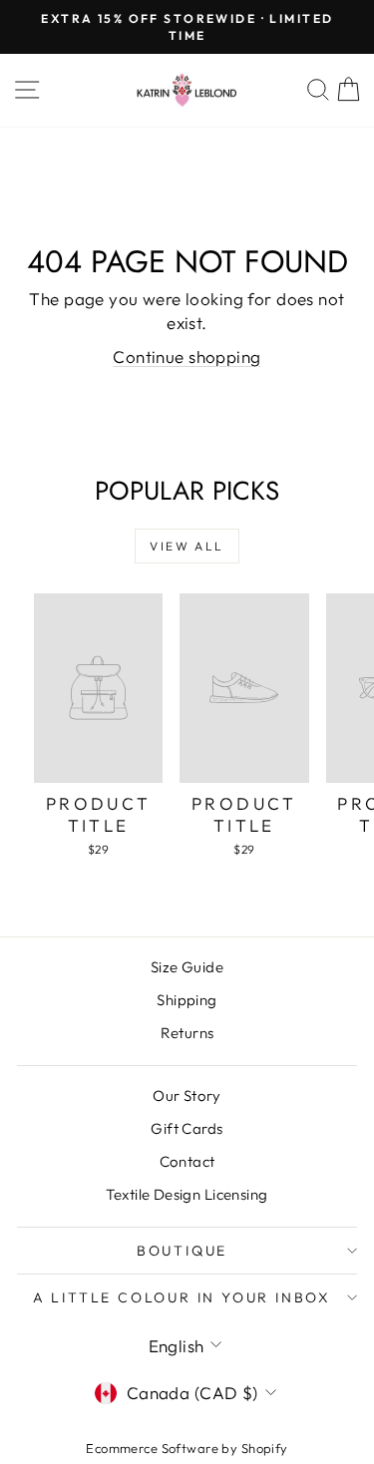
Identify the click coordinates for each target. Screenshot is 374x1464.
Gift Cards (186, 1128)
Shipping (186, 999)
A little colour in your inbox (182, 1297)
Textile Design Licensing (186, 1194)
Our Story (187, 1095)
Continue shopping (186, 356)
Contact (187, 1161)
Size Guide (187, 966)
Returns (187, 1032)
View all (186, 546)
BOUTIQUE (182, 1251)
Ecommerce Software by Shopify (186, 1448)
